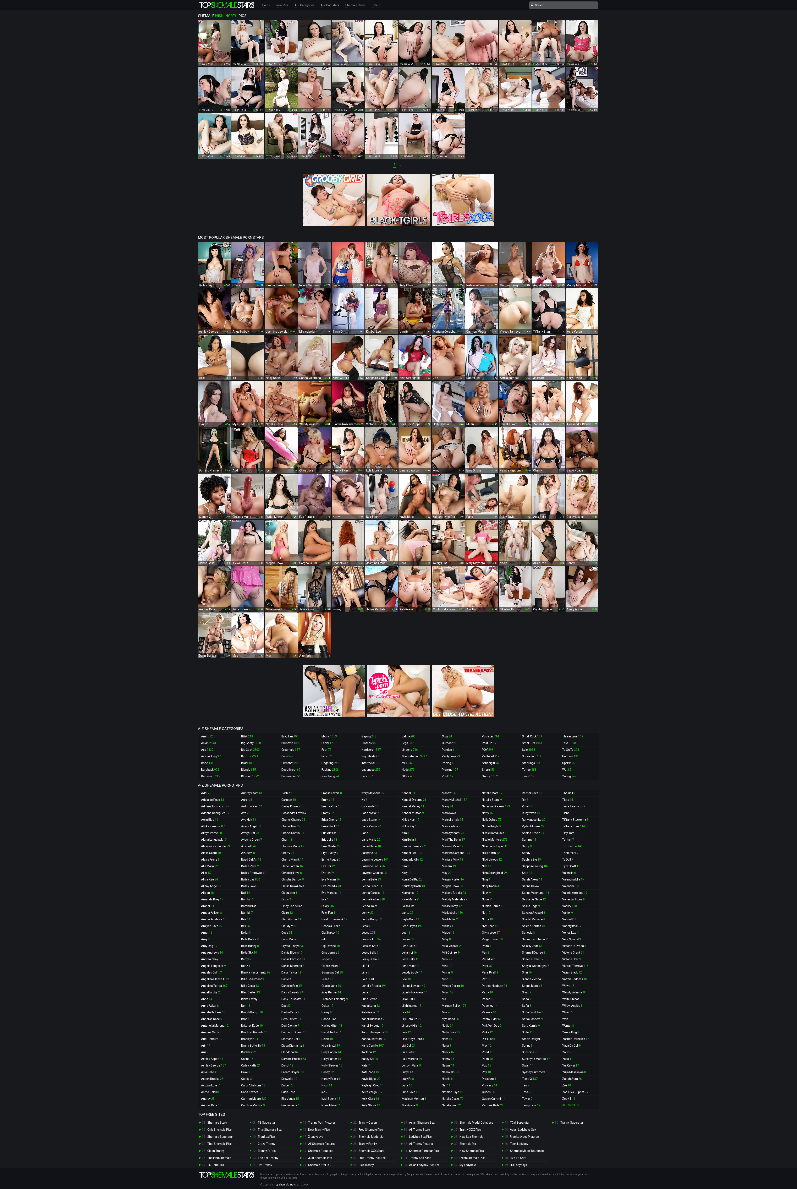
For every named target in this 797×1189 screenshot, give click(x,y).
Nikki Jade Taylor (495, 846)
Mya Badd (450, 1019)
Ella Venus (290, 1098)
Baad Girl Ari (251, 859)
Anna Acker (210, 1005)
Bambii (247, 912)
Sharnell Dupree (533, 952)
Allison (207, 892)
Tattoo (529, 769)
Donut (287, 1065)
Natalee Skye (452, 1092)
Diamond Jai (290, 1039)
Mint (447, 979)
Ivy (364, 799)
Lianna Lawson (413, 985)
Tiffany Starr (573, 826)
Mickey (448, 926)
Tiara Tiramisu (573, 806)
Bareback (210, 769)
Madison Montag (414, 1098)
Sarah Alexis (532, 879)
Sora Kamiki (531, 1025)
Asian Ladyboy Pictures (424, 1165)
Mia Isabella (452, 912)
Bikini (247, 763)
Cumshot (291, 763)
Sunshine (529, 1052)
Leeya (408, 939)
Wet (566, 769)
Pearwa (489, 1012)
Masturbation (414, 756)
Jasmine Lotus (373, 866)
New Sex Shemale (471, 1136)
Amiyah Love (211, 926)
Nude (408, 769)
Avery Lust (250, 833)
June (366, 992)
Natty (487, 813)
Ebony (329, 736)
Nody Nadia (491, 886)
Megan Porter (453, 879)
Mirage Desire (453, 985)
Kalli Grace (370, 1012)
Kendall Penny (413, 806)
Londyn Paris (411, 1065)
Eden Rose (290, 1092)
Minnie (447, 972)
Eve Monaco (331, 892)
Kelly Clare (371, 1098)
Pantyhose (451, 756)
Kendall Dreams (414, 799)
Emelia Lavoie (331, 793)
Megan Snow (452, 886)
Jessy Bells (370, 952)
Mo (445, 999)
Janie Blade (371, 846)
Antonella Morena (215, 1025)
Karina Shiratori (374, 1039)
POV (487, 749)
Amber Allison (211, 912)
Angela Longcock (213, 965)
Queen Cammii (493, 1098)
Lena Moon (410, 965)
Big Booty (251, 743)
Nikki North (491, 853)
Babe (207, 763)
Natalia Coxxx (452, 1098)
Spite (527, 1032)
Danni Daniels (292, 992)
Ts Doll (567, 859)
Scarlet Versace (533, 919)
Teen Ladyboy (519, 1143)
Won (566, 1019)
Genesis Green (332, 926)
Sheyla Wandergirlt (535, 965)
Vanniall (569, 919)
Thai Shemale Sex (270, 1129)
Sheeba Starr (532, 959)
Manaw (449, 793)
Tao (525, 1085)
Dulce (287, 1085)
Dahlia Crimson (293, 959)
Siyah (527, 992)
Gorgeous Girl (332, 972)
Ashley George (213, 1065)
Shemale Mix (468, 1143)
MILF (407, 763)
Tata (527, 1092)
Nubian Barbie (493, 906)
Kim (405, 833)
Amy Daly (209, 946)
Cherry (287, 853)
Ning (486, 879)
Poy (486, 1072)
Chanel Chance (293, 819)
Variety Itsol (572, 926)
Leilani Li (409, 952)
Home (266, 5)
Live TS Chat (518, 1158)
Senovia (528, 932)
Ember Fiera (291, 1105)
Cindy (287, 899)
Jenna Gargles (373, 892)
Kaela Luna (371, 1005)
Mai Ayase (410, 1105)
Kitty (407, 872)
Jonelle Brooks (374, 985)
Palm (487, 946)
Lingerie (410, 749)
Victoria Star (571, 959)
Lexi (406, 979)
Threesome (572, 736)
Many (447, 806)
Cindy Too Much (292, 906)
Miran (447, 992)
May (446, 872)
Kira (405, 866)
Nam (447, 1039)
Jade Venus (371, 826)
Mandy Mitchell (454, 799)
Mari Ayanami (453, 833)
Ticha (567, 813)
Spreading (531, 756)
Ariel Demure (211, 1039)
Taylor (527, 1098)
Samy (527, 846)
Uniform (570, 756)
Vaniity (569, 906)
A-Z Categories (304, 5)
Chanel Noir (290, 826)
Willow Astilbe (572, 1005)
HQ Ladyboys (518, 1165)
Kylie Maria (411, 899)
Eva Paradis (331, 886)
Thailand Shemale (219, 1158)
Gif (324, 939)
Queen (488, 1092)
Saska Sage (531, 906)
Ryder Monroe (533, 826)
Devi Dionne (290, 1025)
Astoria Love (210, 1085)
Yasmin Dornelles (575, 1039)
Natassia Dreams (496, 806)
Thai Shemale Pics (219, 1143)
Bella (246, 932)
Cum (287, 756)
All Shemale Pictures (321, 1143)
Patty (487, 992)
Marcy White (451, 826)
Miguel (448, 932)
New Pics (282, 5)
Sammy (529, 839)
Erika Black (330, 826)
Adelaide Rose (212, 799)
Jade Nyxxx (370, 813)
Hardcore (371, 749)
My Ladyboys (468, 1165)
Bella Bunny (250, 946)
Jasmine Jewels (375, 859)
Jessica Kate (371, 946)
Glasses (369, 743)
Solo (528, 749)
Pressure (489, 1078)
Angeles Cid (211, 972)
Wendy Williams (574, 992)
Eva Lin (328, 872)
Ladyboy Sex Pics (420, 1136)
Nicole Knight (491, 826)
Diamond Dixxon (294, 1032)
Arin (205, 1045)
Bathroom (210, 776)
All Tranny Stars (419, 1129)
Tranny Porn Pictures (322, 1122)
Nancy (448, 1052)
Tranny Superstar (571, 1122)
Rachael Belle (493, 1105)
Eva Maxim (330, 879)
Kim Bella (409, 839)
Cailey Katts (250, 1065)
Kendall (408, 793)
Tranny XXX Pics (470, 1129)
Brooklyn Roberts (254, 1032)
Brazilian (289, 736)
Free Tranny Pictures (372, 1158)
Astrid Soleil (210, 1092)
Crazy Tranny (266, 1143)
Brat (245, 1019)
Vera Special (571, 939)
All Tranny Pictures (421, 1143)
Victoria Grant (573, 952)
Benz (246, 965)
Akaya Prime (211, 833)
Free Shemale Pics (371, 1129)
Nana (446, 1045)
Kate (366, 1065)
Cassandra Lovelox (294, 813)
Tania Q (530, 1078)
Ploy (486, 1045)
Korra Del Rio (412, 879)
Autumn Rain (251, 806)
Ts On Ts (570, 749)
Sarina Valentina (535, 892)
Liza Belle (409, 1052)
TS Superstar (266, 1122)
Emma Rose (331, 806)
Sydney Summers (535, 1072)
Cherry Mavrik (292, 859)
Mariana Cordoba (456, 853)
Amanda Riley (212, 899)
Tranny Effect (267, 1150)
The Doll (568, 793)
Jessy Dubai (371, 959)
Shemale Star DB (319, 1165)
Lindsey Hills (412, 1025)
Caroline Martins (253, 1105)
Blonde (248, 769)
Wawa (568, 985)
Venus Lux (571, 932)
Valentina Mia (573, 879)
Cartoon (288, 799)
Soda (526, 999)
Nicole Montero (494, 839)
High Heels (370, 756)
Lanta (407, 912)
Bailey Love (249, 886)
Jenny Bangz (372, 919)
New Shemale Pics (472, 1150)
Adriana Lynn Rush (215, 806)
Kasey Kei (370, 1058)
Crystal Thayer (292, 946)
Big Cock (250, 749)
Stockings (531, 763)
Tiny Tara (570, 833)
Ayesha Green (251, 839)
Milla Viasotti (452, 946)
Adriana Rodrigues (215, 813)
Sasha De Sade (534, 899)
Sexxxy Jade (532, 946)
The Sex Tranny (268, 1158)
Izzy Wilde (370, 806)
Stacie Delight (532, 1039)
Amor (207, 932)
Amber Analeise (213, 919)
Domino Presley (293, 1058)
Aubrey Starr (251, 793)
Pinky (487, 1032)
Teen (528, 776)
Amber (207, 906)
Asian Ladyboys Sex (523, 1129)
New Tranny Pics (319, 1129)
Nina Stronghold (494, 872)
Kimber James (414, 846)
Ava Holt (248, 819)
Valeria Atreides (574, 892)
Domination (291, 776)
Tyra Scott (571, 866)
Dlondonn (289, 1052)
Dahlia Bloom (292, 952)
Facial (328, 743)
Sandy (528, 853)
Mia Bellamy (452, 906)
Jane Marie (371, 839)
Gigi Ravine (330, 946)
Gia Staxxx (330, 932)
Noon (487, 899)
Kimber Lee (412, 853)
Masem (449, 866)
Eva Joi (328, 866)
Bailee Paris (250, 866)
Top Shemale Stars (285, 1184)
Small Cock (532, 736)
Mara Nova (450, 813)
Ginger (326, 959)
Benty (246, 959)
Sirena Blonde (532, 985)
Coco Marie (289, 939)
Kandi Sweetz (373, 1025)
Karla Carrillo (373, 1045)
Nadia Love (451, 1032)
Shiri (527, 972)
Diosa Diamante (292, 1045)
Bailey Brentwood (253, 872)
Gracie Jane (331, 985)
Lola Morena (412, 1058)
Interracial (371, 763)
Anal (207, 736)
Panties (449, 749)
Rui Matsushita (533, 819)
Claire (287, 912)
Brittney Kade (252, 1025)
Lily (406, 1012)
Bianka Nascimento (255, 972)
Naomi (448, 1065)
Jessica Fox (371, 939)
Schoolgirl (490, 763)
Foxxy (328, 906)
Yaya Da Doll (571, 1045)
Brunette (290, 743)
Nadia (447, 1025)
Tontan (568, 839)
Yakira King (570, 1032)
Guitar (327, 1005)
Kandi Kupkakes (373, 1019)
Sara (527, 872)
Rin (525, 799)
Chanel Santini (292, 833)
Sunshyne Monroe (536, 1058)
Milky (446, 939)
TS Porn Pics (215, 1165)
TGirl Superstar (520, 1122)
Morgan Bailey (454, 1005)
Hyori (326, 1085)
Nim (486, 866)
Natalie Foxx (452, 1105)
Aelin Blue (209, 819)
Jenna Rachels (373, 899)
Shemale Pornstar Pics (424, 1150)
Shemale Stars (217, 1122)
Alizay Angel (211, 886)
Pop (486, 1065)
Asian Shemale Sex (422, 1122)
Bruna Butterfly (253, 1045)
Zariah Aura (572, 1078)
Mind (447, 965)
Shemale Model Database (476, 1122)
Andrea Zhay (210, 959)
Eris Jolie (329, 839)
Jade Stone (371, 819)
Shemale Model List (371, 1136)
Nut (486, 912)
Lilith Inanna (411, 1005)
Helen (327, 1039)
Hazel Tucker (331, 1032)
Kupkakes (410, 892)
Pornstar (490, 736)
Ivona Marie (331, 1105)
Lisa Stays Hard (414, 1039)
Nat (446, 1085)
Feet (326, 749)
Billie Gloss (250, 985)
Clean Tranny (216, 1150)
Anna (206, 999)
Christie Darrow (292, 879)
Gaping (369, 736)
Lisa (406, 1032)
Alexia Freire (210, 859)
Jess (366, 926)
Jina (365, 972)
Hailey (326, 1012)
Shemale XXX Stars (371, 1150)
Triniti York (570, 853)
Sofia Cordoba (532, 1012)
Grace (327, 979)
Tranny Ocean (368, 1122)
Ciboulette (290, 892)
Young (569, 776)
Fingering (330, 763)
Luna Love (410, 1092)
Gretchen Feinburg (334, 999)
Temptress (531, 1105)
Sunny (527, 1045)
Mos (446, 1012)
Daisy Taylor (291, 972)
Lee (406, 932)
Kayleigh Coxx (373, 1085)
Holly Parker (331, 1058)
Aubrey (208, 1098)
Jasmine (369, 853)
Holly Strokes (331, 1065)
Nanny (448, 1058)
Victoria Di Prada (575, 946)
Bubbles (248, 1052)
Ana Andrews (212, 952)
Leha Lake (409, 946)
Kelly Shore (371, 1105)
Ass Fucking (211, 756)
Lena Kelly (410, 959)
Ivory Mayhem (373, 793)
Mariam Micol (452, 846)
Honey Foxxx (331, 1078)
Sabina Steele (533, 833)
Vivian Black (572, 972)
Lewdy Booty (412, 972)
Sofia (526, 1005)
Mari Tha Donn (453, 839)
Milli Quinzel (451, 952)
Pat (486, 979)
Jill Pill (367, 965)
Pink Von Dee (491, 1025)
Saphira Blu (531, 859)
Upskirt (568, 763)
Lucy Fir (408, 1078)
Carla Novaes (251, 1092)
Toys (569, 743)
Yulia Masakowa (574, 1072)
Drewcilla (289, 1078)
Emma (327, 799)
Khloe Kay (410, 826)
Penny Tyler (491, 1019)
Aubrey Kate (211, 1105)
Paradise (490, 959)
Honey (327, 1072)
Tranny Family (368, 1143)
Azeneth (249, 846)
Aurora (247, 799)
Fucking (330, 769)
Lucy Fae (409, 1072)
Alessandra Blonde (215, 846)
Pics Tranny (366, 1165)
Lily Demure (411, 1019)
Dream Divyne (292, 1072)
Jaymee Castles (374, 872)
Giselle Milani (331, 965)
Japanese (371, 769)
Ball (245, 892)
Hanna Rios (330, 1019)
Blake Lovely (251, 999)
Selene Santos (533, 926)
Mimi (447, 959)
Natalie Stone (492, 799)
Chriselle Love (291, 872)
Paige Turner (492, 939)
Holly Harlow (331, 1052)
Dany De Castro (293, 999)
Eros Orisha (330, 846)
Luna (407, 1085)
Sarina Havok (532, 886)
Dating (376, 5)
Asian (208, 743)
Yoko (567, 1058)
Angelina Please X (215, 979)
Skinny (490, 776)
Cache (247, 1058)
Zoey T (568, 1098)
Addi (206, 793)
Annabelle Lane (213, 1012)
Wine (567, 1012)
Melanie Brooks (454, 892)
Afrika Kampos (213, 826)
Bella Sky (249, 952)
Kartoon (369, 1052)
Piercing (450, 769)
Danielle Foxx (291, 985)
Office (407, 776)
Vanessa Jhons (573, 899)
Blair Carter (250, 992)
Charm (287, 839)
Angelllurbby (211, 992)
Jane (366, 833)
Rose (527, 806)
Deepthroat (290, 769)
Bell (245, 926)
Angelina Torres (214, 985)
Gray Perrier (331, 992)
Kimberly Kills (412, 859)
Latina (409, 736)
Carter (286, 793)
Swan (527, 1065)
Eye (325, 899)
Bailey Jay (250, 879)
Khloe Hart (410, 819)
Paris (487, 965)
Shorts (488, 769)
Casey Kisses (291, 806)
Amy (206, 939)
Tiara (567, 799)
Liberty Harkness (415, 992)
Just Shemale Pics (320, 1158)
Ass (207, 749)
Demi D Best (291, 1019)
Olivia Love (491, 932)
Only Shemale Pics (219, 1129)
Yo (566, 1052)
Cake (245, 1072)
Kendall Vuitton (413, 813)
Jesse (368, 932)
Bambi (247, 899)
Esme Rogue (330, 859)
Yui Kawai (570, 1065)
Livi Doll (408, 1045)
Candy (247, 1078)
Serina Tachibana (535, 939)
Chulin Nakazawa (294, 886)
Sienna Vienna (532, 979)
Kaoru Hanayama (375, 1032)
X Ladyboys (315, 1136)
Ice (325, 1092)
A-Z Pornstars (330, 5)
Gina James (330, 952)
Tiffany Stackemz (575, 819)
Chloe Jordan (292, 866)
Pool (447, 776)
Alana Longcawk (214, 839)
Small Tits (532, 743)
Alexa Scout (211, 853)
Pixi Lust (488, 1039)
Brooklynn (249, 1039)
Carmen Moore (253, 1098)
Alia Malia (209, 866)
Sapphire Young (535, 866)
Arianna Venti (211, 1032)
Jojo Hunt (369, 979)
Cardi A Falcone (253, 1085)
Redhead (490, 756)
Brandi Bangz (252, 1012)
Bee (245, 919)
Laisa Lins (410, 906)
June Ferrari (371, 999)
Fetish (327, 756)
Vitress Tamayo (575, 965)
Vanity (567, 912)
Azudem (248, 853)
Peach (488, 999)
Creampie (290, 749)
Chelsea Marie (292, 846)
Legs (408, 743)
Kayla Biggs (371, 1078)
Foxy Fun (329, 912)
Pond (487, 1052)
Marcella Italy (452, 819)
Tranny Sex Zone (420, 1158)
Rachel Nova (532, 793)
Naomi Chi (450, 1072)
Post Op (489, 743)
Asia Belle (209, 1072)
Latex (367, 776)
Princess (489, 1085)
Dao (286, 1005)
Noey (486, 892)
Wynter (568, 1025)
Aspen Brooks (212, 1078)
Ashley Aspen (212, 1058)
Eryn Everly (329, 853)
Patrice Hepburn (494, 985)
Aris (205, 1052)
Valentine (570, 886)
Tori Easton (571, 846)
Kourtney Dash (413, 886)
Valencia (569, 872)
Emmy (327, 813)
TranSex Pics (266, 1136)
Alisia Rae (209, 879)
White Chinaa (572, 999)
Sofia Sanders (532, 1019)
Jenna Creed (372, 886)
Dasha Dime (290, 1012)
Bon (245, 1005)
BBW (247, 736)
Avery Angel (251, 826)
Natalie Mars (492, 793)
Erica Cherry (331, 819)
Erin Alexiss (330, 833)
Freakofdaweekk (334, 919)
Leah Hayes (411, 926)
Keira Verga (372, 1092)
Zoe (566, 1085)
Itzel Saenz (330, 1098)
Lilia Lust (409, 999)
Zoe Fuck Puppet (575, 1092)
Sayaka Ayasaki (533, 912)
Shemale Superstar (220, 1136)
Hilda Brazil (330, 1045)
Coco (286, 932)
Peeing (448, 763)
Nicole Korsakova (494, 833)
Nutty (487, 919)
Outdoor (450, 743)
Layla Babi (410, 919)
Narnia (447, 1078)
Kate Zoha (370, 1072)
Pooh (487, 1058)
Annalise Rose (211, 1019)
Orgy (447, 736)
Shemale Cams (355, 5)
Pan (485, 952)
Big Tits (249, 756)
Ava (245, 813)
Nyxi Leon (490, 926)
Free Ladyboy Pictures (524, 1136)
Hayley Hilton (331, 1025)
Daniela (287, 979)
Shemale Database (320, 1150)
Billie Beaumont (252, 979)
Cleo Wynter (291, 919)
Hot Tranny (265, 1165)
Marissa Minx (452, 859)
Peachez (490, 1005)
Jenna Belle (371, 879)
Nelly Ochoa (491, 819)
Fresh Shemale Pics (472, 1158)
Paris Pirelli (490, 972)
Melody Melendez (454, 899)
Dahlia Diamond (292, 965)
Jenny (368, 912)
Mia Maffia (451, 919)
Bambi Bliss (250, 906)
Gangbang (330, 776)
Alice (206, 872)
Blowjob (250, 776)
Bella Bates (250, 939)
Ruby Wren (531, 813)
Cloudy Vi (289, 926)
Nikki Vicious (492, 859)
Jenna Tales (371, 906)
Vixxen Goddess (574, 979)
